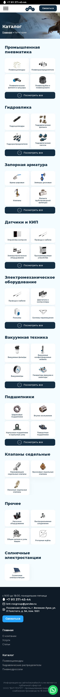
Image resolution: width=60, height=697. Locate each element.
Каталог (8, 655)
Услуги (6, 640)
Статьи (6, 644)
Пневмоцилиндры (12, 660)
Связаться (48, 8)
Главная (7, 32)
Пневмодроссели (12, 669)
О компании (9, 636)
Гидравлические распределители (21, 665)
